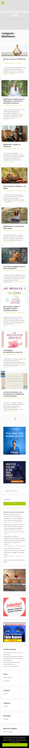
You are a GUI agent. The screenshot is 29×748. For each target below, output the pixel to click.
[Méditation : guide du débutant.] (14, 134)
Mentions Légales (7, 731)
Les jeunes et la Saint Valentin (11, 666)
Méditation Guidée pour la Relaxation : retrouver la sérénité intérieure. (13, 101)
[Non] (27, 742)
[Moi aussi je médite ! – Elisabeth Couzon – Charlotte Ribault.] (14, 296)
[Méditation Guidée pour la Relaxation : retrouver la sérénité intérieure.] (14, 88)
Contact (5, 693)
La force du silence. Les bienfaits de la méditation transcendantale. (13, 394)
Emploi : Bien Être (7, 677)
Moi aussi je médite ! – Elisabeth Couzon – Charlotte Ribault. (12, 308)
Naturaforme (6, 681)
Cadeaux (5, 706)
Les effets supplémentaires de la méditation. (14, 267)
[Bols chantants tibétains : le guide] (14, 175)
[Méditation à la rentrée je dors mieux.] (14, 215)
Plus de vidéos (15, 560)
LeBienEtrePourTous (10, 63)
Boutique (5, 719)
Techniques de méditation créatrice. (13, 351)
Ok (15, 744)
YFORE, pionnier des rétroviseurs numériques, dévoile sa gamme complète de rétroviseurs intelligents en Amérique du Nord (14, 551)
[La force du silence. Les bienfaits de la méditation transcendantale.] (14, 381)
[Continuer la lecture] (8, 74)
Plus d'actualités (7, 560)
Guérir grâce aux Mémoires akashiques (13, 656)
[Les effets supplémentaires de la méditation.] (14, 256)
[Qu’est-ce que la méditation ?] (14, 49)
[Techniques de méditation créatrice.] (14, 339)
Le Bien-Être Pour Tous (14, 13)
